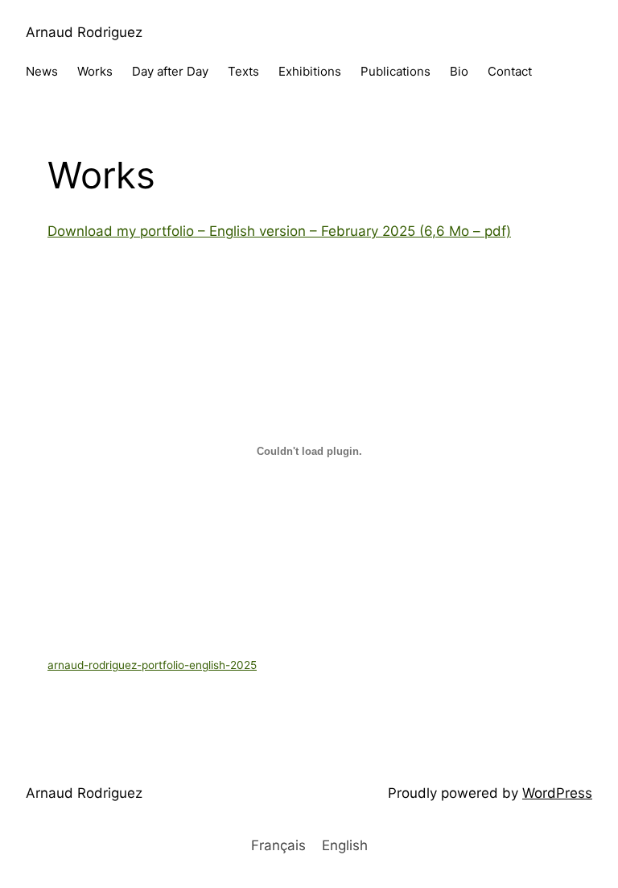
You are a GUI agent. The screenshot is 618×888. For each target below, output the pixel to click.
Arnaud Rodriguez (84, 32)
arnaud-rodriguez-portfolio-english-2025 (152, 665)
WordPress (557, 793)
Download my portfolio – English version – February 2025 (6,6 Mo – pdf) (279, 231)
